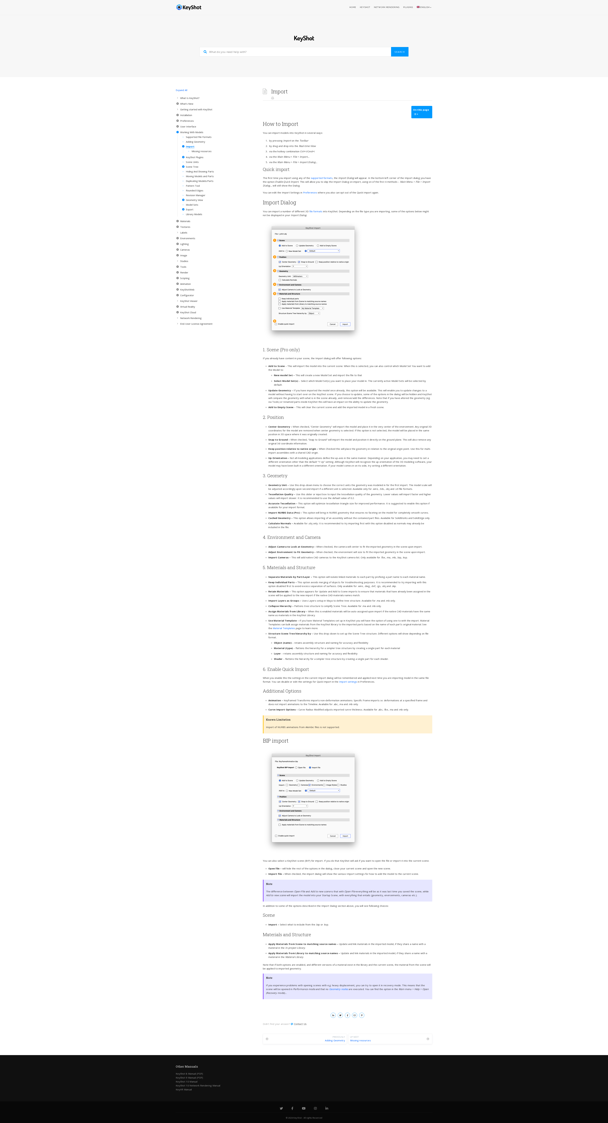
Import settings (348, 681)
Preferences (310, 192)
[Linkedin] (326, 1108)
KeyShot (365, 7)
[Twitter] (281, 1108)
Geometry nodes (338, 989)
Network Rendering (386, 7)
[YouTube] (304, 1108)
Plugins (408, 7)
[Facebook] (292, 1108)
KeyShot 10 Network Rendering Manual (198, 1085)
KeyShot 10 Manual (186, 1081)
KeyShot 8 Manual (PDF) (189, 1073)
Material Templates (284, 628)
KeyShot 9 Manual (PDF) (189, 1077)
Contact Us (300, 1023)
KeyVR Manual (184, 1089)
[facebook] (347, 1015)
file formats (316, 211)
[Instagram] (315, 1108)
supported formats (321, 178)
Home (352, 7)
